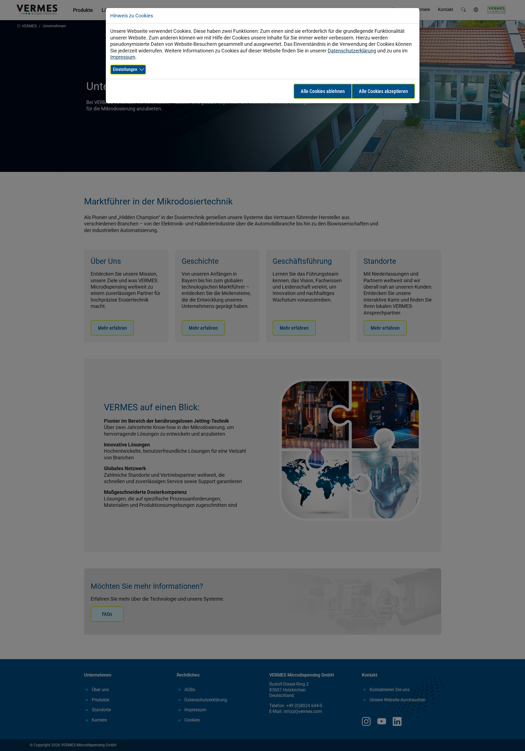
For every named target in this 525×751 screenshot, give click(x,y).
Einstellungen (125, 69)
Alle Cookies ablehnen (323, 91)
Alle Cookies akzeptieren (383, 91)
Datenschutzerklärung (352, 51)
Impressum (122, 57)
